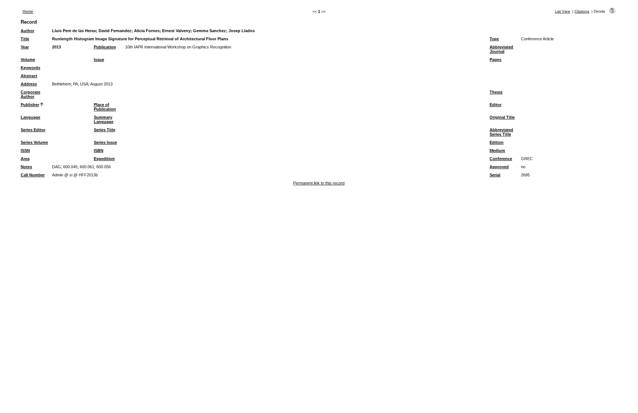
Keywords (30, 67)
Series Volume (34, 142)
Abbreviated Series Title (501, 132)
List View (562, 11)
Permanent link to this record (318, 183)
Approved (499, 167)
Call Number (33, 175)
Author (27, 30)
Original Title (502, 117)
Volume (28, 59)
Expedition (104, 158)
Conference (501, 158)
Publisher (30, 104)
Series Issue (105, 142)
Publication (105, 47)
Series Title (104, 130)
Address (29, 84)
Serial (495, 175)
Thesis (496, 92)
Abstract (29, 76)
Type (494, 39)
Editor (495, 104)
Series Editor (33, 130)
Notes (26, 167)
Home (28, 11)
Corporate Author (30, 94)
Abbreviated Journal (501, 49)
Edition (497, 142)
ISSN (25, 150)
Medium (497, 150)
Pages (495, 59)
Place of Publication (105, 106)
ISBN (98, 150)
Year (25, 47)
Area (25, 158)
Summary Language (103, 119)
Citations (581, 11)
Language (30, 117)
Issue (99, 59)
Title (25, 39)
